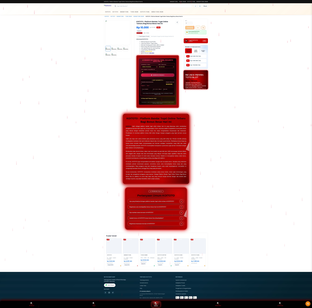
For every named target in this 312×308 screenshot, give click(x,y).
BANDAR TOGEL (174, 1)
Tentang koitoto (144, 280)
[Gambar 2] (114, 48)
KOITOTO (107, 12)
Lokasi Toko (143, 285)
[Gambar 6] (114, 54)
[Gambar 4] (125, 48)
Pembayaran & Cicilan (182, 291)
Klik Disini (151, 53)
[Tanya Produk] (203, 27)
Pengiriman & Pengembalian (183, 288)
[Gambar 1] (108, 48)
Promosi (31, 305)
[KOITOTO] (107, 6)
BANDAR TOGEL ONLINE (202, 1)
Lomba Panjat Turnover (196, 51)
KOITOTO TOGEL (145, 12)
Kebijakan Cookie (180, 285)
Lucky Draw (188, 50)
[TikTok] (112, 292)
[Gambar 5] (108, 54)
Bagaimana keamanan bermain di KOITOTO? (142, 223)
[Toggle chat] (308, 303)
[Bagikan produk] (177, 22)
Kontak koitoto (144, 283)
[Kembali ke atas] (308, 300)
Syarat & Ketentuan (181, 280)
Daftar (156, 305)
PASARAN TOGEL (145, 64)
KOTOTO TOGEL (191, 1)
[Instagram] (109, 292)
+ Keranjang (189, 27)
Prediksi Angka (203, 51)
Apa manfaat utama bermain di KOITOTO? (141, 212)
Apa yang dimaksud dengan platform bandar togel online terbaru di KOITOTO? (151, 201)
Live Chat (280, 305)
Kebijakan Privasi (180, 283)
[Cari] (115, 6)
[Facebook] (105, 292)
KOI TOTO (115, 12)
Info (204, 40)
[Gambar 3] (119, 48)
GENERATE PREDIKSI (157, 75)
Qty (186, 20)
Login (94, 305)
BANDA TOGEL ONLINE (157, 12)
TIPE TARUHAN (162, 64)
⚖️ (200, 6)
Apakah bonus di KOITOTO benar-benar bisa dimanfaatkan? (146, 218)
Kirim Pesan (111, 285)
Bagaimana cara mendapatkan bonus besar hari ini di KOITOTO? (147, 207)
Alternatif (218, 305)
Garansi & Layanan (181, 294)
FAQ (141, 288)
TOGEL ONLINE (182, 1)
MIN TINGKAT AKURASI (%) (148, 69)
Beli (198, 27)
